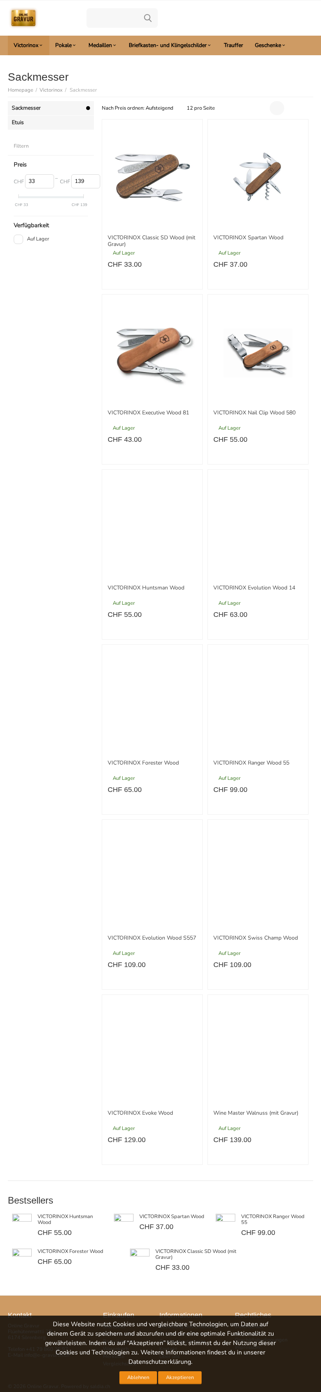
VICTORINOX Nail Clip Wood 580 (254, 413)
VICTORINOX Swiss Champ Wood (255, 938)
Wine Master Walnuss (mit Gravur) (255, 1113)
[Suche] (148, 18)
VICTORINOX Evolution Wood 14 (254, 588)
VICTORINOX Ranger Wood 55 (251, 763)
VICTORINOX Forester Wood (143, 763)
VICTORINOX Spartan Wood (248, 238)
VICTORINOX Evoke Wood (140, 1113)
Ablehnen (138, 1377)
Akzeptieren (180, 1377)
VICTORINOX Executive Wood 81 (148, 413)
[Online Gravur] (23, 17)
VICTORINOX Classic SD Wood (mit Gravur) (151, 241)
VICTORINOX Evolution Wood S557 (152, 938)
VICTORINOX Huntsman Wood (146, 588)
